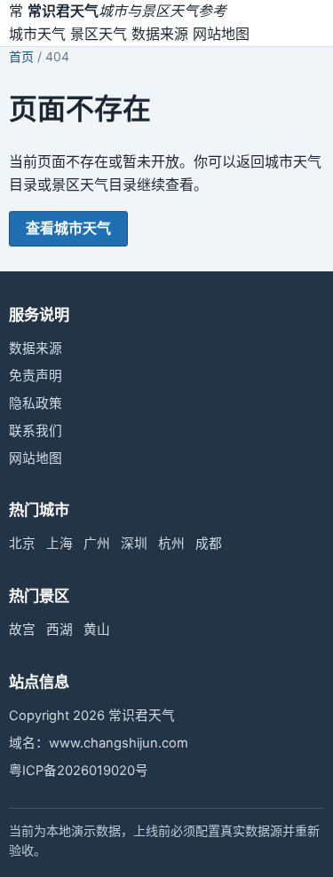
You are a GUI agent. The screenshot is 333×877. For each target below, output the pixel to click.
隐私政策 (35, 403)
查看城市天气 (68, 228)
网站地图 (221, 34)
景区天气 (98, 34)
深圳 (134, 544)
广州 (96, 544)
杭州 (171, 544)
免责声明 (35, 376)
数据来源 (159, 34)
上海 (59, 544)
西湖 (59, 630)
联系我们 (35, 431)
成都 (208, 544)
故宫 (22, 630)
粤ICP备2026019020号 (78, 771)
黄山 (96, 630)
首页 (21, 56)
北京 (22, 544)
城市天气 (37, 34)
